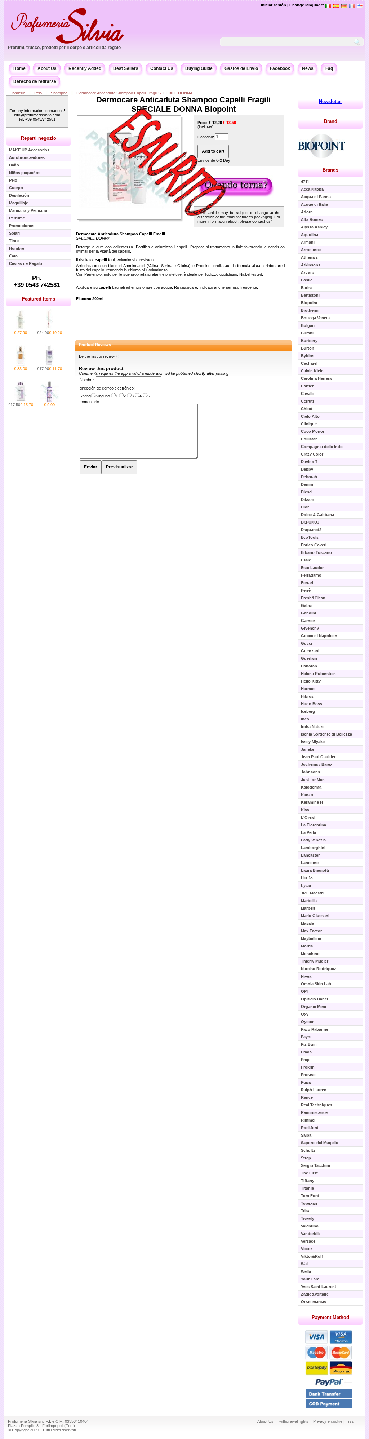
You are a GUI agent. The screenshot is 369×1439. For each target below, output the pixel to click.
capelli (101, 260)
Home (19, 68)
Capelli (145, 234)
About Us (47, 68)
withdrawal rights (293, 1421)
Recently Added (84, 68)
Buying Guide (199, 68)
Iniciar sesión (273, 5)
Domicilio (17, 93)
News (308, 68)
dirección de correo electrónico (107, 388)
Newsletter (330, 101)
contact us (261, 221)
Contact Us (161, 68)
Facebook (280, 68)
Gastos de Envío (241, 68)
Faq (329, 68)
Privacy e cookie (328, 1421)
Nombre (87, 380)
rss (351, 1421)
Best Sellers (125, 68)
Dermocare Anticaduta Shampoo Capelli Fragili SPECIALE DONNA (134, 93)
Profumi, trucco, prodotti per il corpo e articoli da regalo (64, 47)
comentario (89, 402)
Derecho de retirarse (34, 81)
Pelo (38, 93)
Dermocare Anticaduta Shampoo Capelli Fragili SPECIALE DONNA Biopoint (183, 104)
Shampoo (59, 93)
